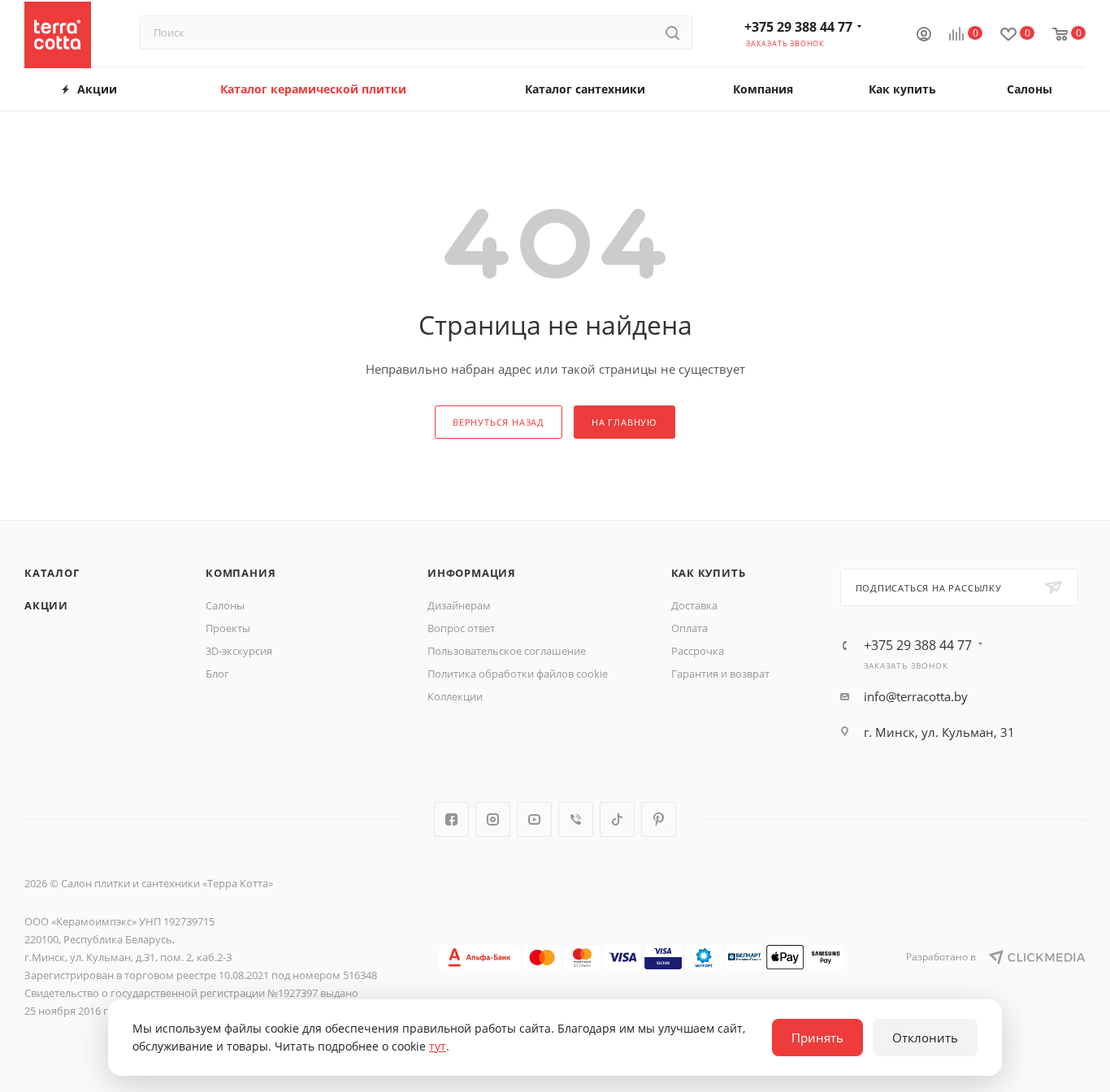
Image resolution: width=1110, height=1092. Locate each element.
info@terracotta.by (916, 696)
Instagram (492, 819)
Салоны (225, 605)
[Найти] (672, 32)
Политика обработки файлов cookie (517, 673)
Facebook (451, 819)
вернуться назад (498, 422)
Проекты (228, 628)
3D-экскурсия (239, 651)
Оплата (689, 628)
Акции (46, 605)
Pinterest (658, 819)
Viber (575, 819)
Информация (471, 573)
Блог (217, 673)
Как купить (708, 573)
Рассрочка (697, 651)
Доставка (694, 605)
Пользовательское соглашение (506, 651)
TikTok (617, 819)
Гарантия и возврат (720, 673)
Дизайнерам (459, 605)
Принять (817, 1037)
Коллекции (455, 696)
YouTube (534, 819)
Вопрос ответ (461, 628)
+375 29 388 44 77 (798, 27)
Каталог (52, 573)
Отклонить (925, 1037)
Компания (240, 573)
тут (437, 1046)
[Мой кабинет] (924, 36)
